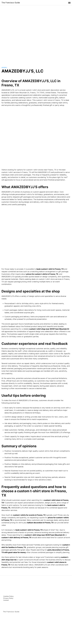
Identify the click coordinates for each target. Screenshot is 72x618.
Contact (6, 600)
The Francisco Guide (11, 3)
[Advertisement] (36, 34)
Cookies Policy (8, 596)
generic (4, 67)
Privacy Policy (8, 598)
